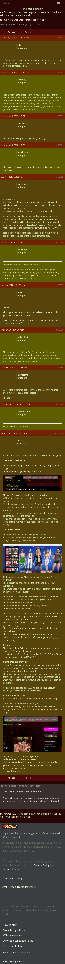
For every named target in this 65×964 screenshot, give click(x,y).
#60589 (60, 367)
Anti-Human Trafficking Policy (19, 886)
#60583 (60, 116)
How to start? (10, 924)
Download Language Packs (17, 940)
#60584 (60, 145)
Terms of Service (12, 869)
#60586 (60, 242)
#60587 (60, 285)
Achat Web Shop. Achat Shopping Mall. (26, 19)
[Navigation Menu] (58, 3)
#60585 (60, 177)
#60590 (60, 404)
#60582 (60, 72)
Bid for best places (13, 946)
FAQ (14, 12)
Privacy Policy (42, 865)
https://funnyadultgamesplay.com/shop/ (22, 471)
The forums (5, 12)
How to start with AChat (16, 952)
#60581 (60, 37)
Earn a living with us (13, 930)
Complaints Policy (12, 878)
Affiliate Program (12, 935)
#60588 (60, 329)
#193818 (59, 433)
